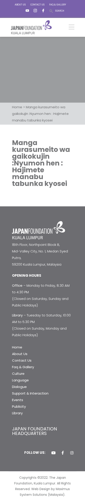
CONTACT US (37, 4)
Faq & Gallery (23, 367)
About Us (19, 353)
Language (20, 380)
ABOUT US (20, 4)
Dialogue (19, 386)
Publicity (19, 406)
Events (17, 399)
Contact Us (22, 360)
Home (17, 347)
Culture (18, 373)
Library (17, 413)
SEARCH (59, 10)
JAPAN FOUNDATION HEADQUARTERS (34, 431)
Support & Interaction (30, 393)
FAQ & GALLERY (57, 4)
